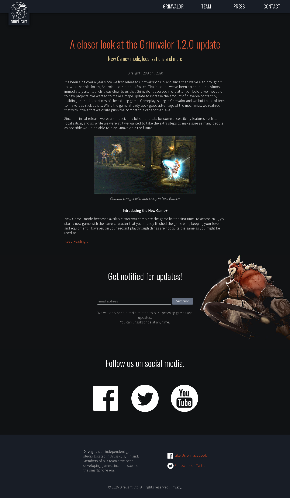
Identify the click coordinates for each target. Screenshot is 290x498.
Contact (272, 6)
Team (206, 6)
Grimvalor (173, 6)
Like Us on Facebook (190, 455)
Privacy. (176, 487)
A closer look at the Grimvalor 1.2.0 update (145, 44)
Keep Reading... (76, 241)
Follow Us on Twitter (190, 465)
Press (239, 6)
